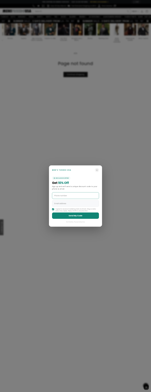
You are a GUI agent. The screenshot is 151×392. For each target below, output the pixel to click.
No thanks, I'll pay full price (75, 222)
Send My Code (75, 215)
